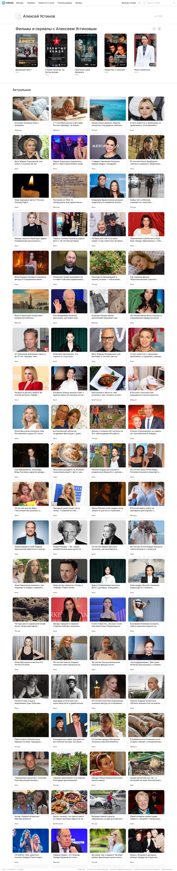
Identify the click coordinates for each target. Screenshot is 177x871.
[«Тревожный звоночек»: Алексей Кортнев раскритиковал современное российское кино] (31, 770)
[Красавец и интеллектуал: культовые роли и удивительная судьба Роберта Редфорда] (69, 693)
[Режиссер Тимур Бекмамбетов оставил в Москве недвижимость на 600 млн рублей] (69, 269)
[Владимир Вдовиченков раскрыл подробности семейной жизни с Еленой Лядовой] (108, 192)
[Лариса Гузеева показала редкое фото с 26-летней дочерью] (69, 230)
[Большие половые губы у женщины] (31, 115)
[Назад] (154, 29)
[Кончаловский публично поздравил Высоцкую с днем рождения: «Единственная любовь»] (69, 423)
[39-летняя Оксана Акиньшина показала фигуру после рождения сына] (108, 654)
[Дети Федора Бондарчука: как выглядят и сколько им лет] (108, 346)
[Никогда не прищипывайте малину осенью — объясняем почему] (108, 269)
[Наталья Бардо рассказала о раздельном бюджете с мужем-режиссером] (108, 461)
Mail (3, 869)
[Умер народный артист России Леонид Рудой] (31, 192)
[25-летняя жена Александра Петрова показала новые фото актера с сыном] (146, 461)
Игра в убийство (142, 70)
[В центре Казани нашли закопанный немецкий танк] (108, 307)
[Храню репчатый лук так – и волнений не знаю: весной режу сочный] (146, 770)
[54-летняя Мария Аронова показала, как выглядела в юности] (108, 538)
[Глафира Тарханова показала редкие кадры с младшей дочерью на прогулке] (108, 153)
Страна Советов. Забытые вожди (55, 71)
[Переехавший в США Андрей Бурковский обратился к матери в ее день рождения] (31, 538)
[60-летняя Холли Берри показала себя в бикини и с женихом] (146, 538)
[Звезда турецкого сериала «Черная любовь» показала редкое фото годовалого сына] (69, 615)
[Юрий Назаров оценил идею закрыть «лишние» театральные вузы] (146, 808)
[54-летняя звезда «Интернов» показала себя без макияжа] (108, 731)
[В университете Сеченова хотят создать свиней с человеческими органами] (146, 731)
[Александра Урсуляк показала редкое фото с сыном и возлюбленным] (146, 577)
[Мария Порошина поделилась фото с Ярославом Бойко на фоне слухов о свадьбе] (69, 153)
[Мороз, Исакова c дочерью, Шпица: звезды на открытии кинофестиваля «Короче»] (146, 847)
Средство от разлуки (115, 70)
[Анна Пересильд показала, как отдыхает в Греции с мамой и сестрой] (31, 577)
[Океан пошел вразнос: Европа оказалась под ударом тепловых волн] (108, 115)
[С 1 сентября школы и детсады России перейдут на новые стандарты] (69, 115)
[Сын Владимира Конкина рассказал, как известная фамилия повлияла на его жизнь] (69, 307)
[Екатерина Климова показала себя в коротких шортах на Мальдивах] (146, 615)
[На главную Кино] (9, 3)
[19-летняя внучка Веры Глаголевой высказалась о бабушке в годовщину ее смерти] (31, 500)
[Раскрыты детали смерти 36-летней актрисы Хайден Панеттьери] (31, 384)
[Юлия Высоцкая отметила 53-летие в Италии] (31, 654)
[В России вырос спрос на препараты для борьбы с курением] (146, 500)
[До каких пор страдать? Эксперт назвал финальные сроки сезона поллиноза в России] (108, 847)
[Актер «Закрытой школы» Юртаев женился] (31, 808)
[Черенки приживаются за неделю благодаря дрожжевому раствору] (69, 770)
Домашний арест (24, 70)
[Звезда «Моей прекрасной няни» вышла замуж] (108, 770)
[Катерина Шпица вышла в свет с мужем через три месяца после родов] (69, 384)
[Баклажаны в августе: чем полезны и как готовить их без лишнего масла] (108, 384)
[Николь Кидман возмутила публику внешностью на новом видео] (146, 693)
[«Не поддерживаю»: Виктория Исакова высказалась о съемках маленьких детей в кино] (146, 654)
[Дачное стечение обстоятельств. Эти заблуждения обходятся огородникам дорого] (108, 423)
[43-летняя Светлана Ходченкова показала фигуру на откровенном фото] (108, 693)
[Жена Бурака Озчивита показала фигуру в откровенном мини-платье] (31, 269)
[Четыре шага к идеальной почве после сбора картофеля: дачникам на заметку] (31, 615)
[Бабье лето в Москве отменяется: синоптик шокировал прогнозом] (146, 192)
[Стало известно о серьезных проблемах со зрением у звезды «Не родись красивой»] (146, 346)
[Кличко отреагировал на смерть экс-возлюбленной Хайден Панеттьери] (146, 423)
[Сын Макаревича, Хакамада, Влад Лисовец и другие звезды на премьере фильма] (31, 461)
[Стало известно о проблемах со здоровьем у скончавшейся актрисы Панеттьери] (146, 115)
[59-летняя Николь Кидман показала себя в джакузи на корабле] (69, 654)
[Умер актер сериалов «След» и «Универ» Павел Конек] (69, 577)
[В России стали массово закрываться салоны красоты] (146, 384)
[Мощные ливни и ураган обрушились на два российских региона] (108, 808)
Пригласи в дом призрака (82, 71)
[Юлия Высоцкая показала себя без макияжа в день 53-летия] (31, 423)
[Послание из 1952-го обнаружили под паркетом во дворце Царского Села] (69, 192)
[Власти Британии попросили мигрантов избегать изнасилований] (31, 307)
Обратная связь (167, 869)
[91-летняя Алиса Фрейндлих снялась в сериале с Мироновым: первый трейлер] (146, 153)
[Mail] (3, 3)
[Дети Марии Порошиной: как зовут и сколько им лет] (31, 153)
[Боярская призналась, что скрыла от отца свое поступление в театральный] (69, 346)
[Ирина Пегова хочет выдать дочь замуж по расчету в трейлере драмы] (108, 500)
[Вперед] (159, 29)
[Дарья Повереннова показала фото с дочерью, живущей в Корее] (108, 577)
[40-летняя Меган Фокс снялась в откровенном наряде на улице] (146, 307)
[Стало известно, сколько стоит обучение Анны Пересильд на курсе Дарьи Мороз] (108, 615)
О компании (11, 869)
